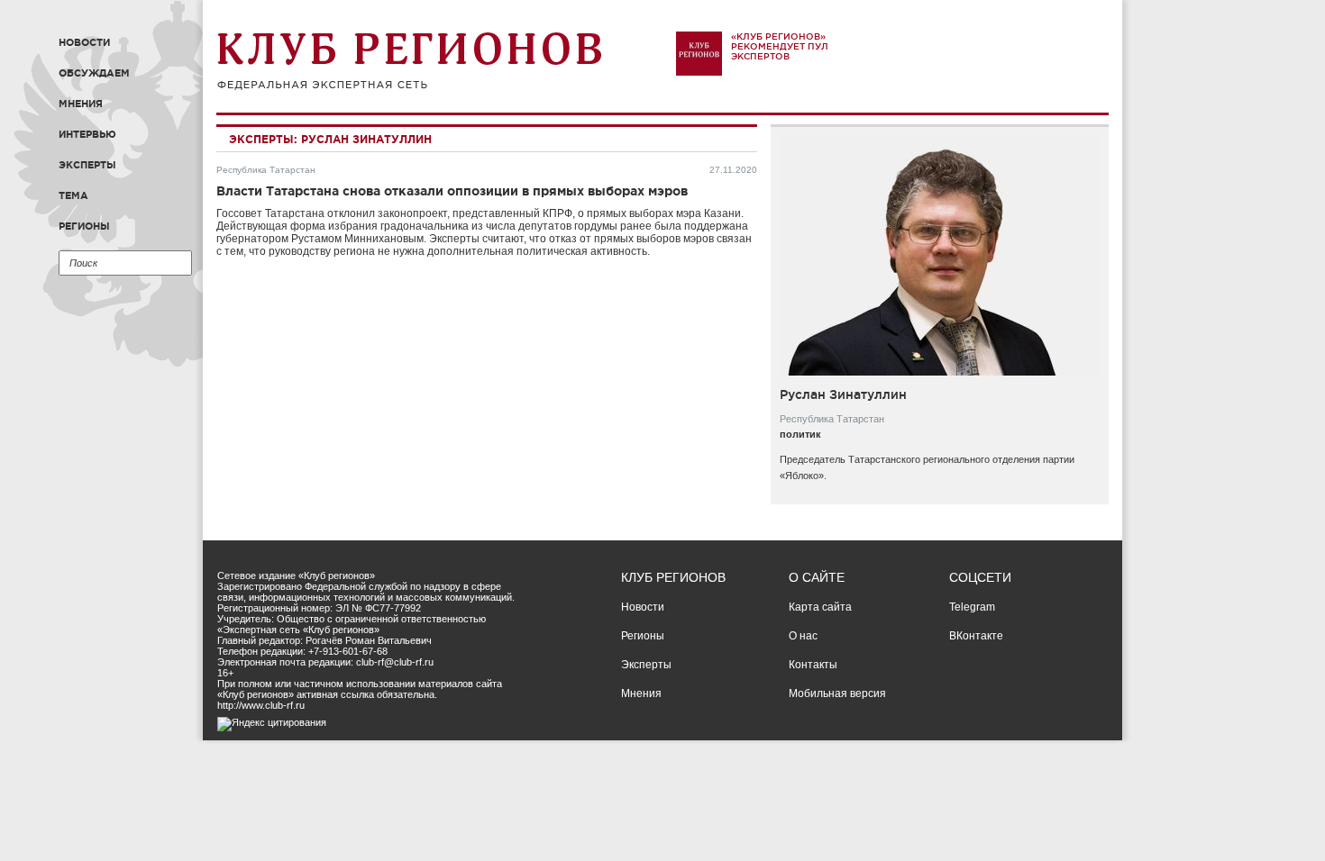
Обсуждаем (94, 73)
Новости (84, 42)
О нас (803, 636)
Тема (73, 195)
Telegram (972, 607)
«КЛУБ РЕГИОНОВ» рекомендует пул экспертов (779, 46)
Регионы (84, 226)
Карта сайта (820, 607)
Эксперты (87, 164)
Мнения (81, 103)
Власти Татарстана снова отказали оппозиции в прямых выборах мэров (452, 191)
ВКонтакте (976, 636)
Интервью (87, 134)
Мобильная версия (837, 693)
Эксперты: (263, 139)
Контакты (813, 664)
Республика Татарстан (265, 170)
